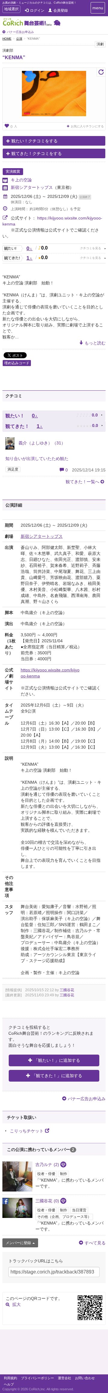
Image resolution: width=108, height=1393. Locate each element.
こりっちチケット (27, 1130)
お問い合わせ (85, 1378)
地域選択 (11, 10)
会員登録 (60, 10)
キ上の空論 (21, 179)
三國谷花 (67, 990)
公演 (19, 38)
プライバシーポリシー (37, 1378)
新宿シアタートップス (32, 187)
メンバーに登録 (18, 1243)
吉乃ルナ (47, 1164)
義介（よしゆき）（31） (41, 443)
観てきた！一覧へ (82, 481)
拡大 (16, 1304)
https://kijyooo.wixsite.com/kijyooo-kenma (50, 673)
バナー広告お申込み (20, 32)
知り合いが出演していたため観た (36, 458)
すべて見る (95, 1242)
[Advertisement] (54, 1353)
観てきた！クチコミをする (36, 153)
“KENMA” (13, 57)
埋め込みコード (16, 363)
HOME (6, 38)
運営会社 (64, 1378)
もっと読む (95, 343)
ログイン (37, 10)
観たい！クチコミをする (34, 140)
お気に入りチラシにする (87, 126)
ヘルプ (9, 1384)
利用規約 (10, 1378)
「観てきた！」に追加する (57, 1075)
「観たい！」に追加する (57, 1060)
